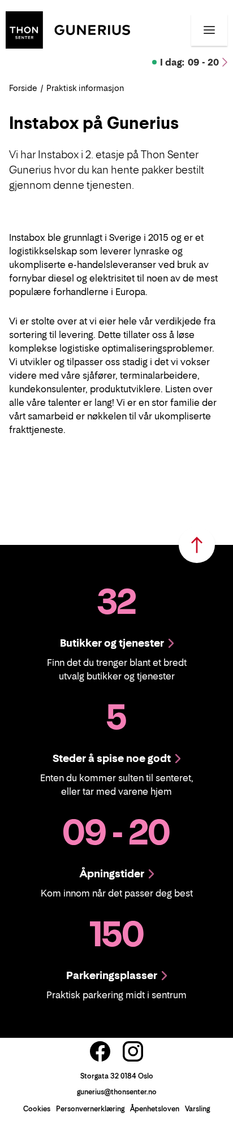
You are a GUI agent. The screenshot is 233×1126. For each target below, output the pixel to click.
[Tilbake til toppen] (197, 545)
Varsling (197, 1109)
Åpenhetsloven (154, 1109)
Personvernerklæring (90, 1109)
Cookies (36, 1109)
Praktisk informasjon (85, 88)
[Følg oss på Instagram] (132, 1051)
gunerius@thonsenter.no (117, 1092)
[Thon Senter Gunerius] (68, 28)
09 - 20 (189, 62)
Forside (23, 88)
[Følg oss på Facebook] (100, 1051)
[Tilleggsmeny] (209, 30)
